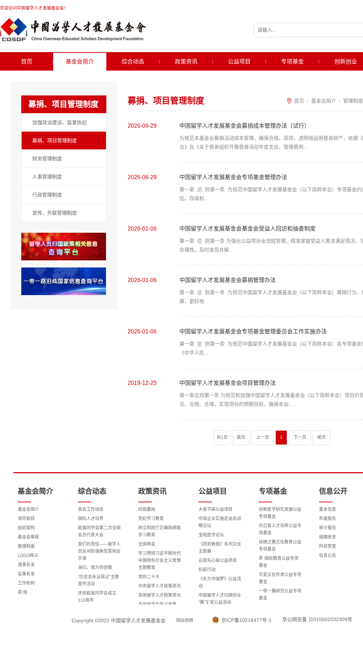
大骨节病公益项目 (216, 509)
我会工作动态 (91, 509)
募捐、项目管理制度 (54, 140)
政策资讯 (186, 62)
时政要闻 (146, 509)
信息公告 (327, 555)
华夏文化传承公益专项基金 (280, 578)
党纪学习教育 (151, 518)
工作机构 (26, 583)
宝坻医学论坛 (211, 534)
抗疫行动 (207, 569)
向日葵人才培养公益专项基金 (280, 529)
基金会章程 (28, 537)
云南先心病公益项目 (218, 560)
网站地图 (184, 620)
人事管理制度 (47, 176)
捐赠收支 (327, 537)
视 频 (22, 592)
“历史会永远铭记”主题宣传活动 (98, 580)
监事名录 (26, 573)
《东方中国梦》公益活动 (220, 582)
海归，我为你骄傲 (95, 567)
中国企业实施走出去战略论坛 (220, 522)
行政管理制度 (47, 195)
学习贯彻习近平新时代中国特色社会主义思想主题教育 (159, 560)
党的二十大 (149, 576)
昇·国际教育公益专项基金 (278, 562)
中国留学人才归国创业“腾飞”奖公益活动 (220, 599)
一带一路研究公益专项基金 (280, 595)
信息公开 (333, 491)
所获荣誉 (327, 546)
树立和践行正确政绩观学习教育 (159, 531)
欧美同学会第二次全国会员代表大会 (99, 531)
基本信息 (327, 509)
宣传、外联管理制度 (54, 213)
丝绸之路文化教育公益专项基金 (280, 546)
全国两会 (146, 544)
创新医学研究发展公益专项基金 (280, 513)
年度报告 (327, 518)
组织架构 (26, 527)
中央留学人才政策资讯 (159, 586)
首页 (26, 62)
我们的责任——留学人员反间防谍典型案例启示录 (99, 551)
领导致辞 (26, 518)
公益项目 (239, 62)
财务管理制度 (47, 158)
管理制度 (353, 101)
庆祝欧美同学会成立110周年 (97, 597)
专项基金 (292, 62)
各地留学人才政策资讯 (159, 595)
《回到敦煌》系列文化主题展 (220, 548)
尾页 (321, 437)
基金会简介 (80, 62)
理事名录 (26, 564)
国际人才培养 (91, 518)
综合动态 (133, 62)
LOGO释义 (28, 555)
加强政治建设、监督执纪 (59, 122)
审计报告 (327, 527)
